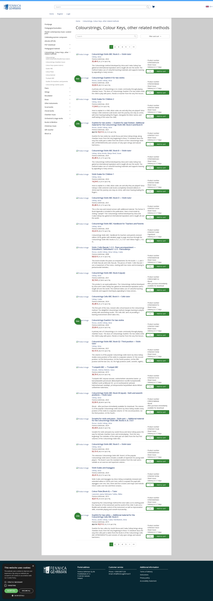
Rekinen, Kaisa (109, 370)
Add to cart (161, 71)
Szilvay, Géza (96, 57)
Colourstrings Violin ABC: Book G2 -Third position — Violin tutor (116, 342)
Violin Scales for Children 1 (103, 174)
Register (60, 14)
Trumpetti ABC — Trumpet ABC (105, 367)
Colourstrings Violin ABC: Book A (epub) (108, 273)
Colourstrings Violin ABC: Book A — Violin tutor (111, 54)
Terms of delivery (146, 572)
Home (51, 14)
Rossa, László (97, 80)
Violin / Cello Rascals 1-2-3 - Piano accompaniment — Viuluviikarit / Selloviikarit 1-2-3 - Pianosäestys (114, 248)
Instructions (144, 575)
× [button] (33, 566)
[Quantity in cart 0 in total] (153, 7)
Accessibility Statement (148, 581)
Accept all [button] (11, 591)
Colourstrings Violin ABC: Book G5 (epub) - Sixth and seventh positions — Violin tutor (117, 394)
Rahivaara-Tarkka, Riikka (113, 494)
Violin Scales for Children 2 (103, 99)
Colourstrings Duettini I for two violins (108, 320)
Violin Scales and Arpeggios (103, 468)
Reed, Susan (116, 153)
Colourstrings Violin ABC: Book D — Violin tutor (111, 198)
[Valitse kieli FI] (211, 6)
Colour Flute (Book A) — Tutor (104, 491)
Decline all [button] (26, 591)
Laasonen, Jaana (98, 494)
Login (68, 14)
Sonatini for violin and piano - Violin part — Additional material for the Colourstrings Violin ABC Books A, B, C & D (118, 419)
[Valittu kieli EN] (207, 6)
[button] (147, 7)
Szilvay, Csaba (118, 252)
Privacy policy (145, 578)
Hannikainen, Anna (120, 520)
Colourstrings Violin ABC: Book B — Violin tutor (111, 150)
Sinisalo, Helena (97, 370)
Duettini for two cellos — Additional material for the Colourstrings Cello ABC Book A (113, 516)
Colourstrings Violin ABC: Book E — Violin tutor (111, 444)
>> (134, 47)
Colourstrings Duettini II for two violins (108, 78)
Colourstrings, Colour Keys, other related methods (101, 21)
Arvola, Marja (107, 153)
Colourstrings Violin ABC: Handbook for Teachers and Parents (118, 223)
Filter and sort (154, 36)
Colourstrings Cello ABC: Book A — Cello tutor (111, 296)
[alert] (19, 581)
